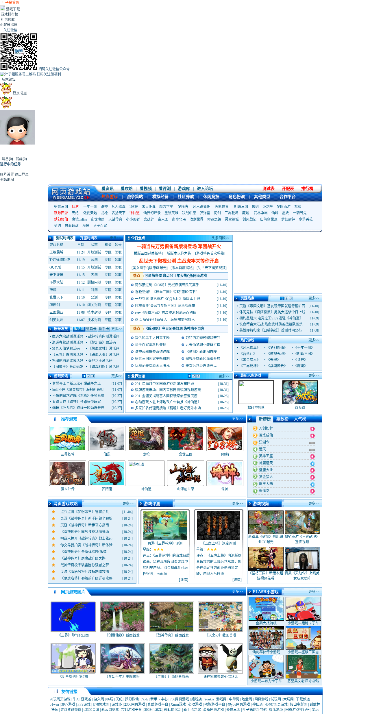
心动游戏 (195, 704)
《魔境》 (301, 366)
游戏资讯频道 (70, 710)
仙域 (274, 213)
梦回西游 (284, 207)
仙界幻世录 (152, 213)
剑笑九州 (56, 320)
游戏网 (221, 699)
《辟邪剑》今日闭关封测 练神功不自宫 (174, 329)
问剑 (217, 213)
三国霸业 (56, 312)
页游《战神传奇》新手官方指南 (84, 525)
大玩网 (288, 699)
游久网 (99, 699)
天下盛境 (56, 275)
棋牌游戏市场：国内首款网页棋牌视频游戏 (168, 390)
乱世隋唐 (98, 219)
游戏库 (184, 188)
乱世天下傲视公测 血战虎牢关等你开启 (179, 260)
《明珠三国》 (304, 354)
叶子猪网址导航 (255, 710)
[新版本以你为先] (179, 253)
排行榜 (307, 188)
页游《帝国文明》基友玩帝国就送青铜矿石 (272, 306)
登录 (16, 93)
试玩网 (276, 699)
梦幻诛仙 (132, 699)
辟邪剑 (54, 305)
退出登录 (22, 175)
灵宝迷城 (232, 219)
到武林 (315, 704)
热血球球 (72, 226)
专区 (108, 252)
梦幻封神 (288, 219)
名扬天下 (118, 213)
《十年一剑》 (304, 348)
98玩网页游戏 (60, 699)
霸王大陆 (266, 484)
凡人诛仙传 (201, 207)
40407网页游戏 (276, 704)
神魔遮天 (266, 463)
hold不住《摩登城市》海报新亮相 (77, 390)
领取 (118, 252)
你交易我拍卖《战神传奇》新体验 (86, 545)
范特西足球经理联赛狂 (203, 338)
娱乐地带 (276, 710)
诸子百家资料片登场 (150, 345)
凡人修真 (118, 207)
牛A (76, 699)
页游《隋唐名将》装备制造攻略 (84, 572)
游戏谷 (86, 699)
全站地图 (7, 180)
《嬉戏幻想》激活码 (103, 367)
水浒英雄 (306, 219)
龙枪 (104, 213)
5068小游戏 (153, 710)
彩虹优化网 (172, 710)
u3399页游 (91, 710)
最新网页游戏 (213, 710)
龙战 (297, 207)
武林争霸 (261, 213)
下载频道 (303, 699)
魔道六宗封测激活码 (67, 336)
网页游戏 (261, 699)
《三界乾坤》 (249, 366)
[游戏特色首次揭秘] (210, 253)
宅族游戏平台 (214, 704)
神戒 (52, 290)
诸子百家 (100, 226)
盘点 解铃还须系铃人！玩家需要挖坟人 (165, 320)
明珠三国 (241, 207)
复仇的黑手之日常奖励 (152, 338)
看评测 (165, 188)
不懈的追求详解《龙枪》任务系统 (78, 396)
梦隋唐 (183, 207)
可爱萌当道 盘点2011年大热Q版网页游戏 (176, 276)
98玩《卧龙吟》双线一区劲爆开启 (78, 408)
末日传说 (149, 207)
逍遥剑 (264, 491)
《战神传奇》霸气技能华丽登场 (84, 532)
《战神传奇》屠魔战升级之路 (83, 558)
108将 (133, 207)
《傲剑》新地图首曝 (201, 352)
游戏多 (117, 704)
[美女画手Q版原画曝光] (150, 268)
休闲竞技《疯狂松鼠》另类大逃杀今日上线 (272, 312)
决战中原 (189, 213)
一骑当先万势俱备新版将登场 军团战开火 (179, 246)
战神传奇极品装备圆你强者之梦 (84, 565)
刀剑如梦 (266, 428)
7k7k (144, 699)
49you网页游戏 (238, 704)
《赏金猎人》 (249, 360)
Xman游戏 (178, 704)
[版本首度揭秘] (182, 268)
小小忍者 (133, 219)
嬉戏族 (196, 699)
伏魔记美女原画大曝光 (152, 366)
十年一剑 (90, 207)
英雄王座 (266, 456)
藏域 (245, 213)
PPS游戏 (83, 704)
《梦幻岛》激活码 (102, 343)
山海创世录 (269, 219)
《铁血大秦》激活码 (103, 355)
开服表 (288, 188)
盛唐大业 (266, 470)
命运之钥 (214, 219)
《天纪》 (273, 360)
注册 (24, 93)
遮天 (262, 449)
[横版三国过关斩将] (148, 253)
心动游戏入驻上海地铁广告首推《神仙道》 (168, 402)
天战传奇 (115, 219)
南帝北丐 (179, 219)
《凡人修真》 (249, 348)
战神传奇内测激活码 (103, 336)
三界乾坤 (231, 213)
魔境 (85, 226)
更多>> (115, 238)
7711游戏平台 (131, 710)
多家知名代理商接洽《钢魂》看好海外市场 (168, 408)
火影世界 (222, 207)
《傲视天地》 (277, 354)
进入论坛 (205, 188)
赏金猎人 (266, 477)
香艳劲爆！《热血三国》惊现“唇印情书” (166, 292)
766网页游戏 (179, 699)
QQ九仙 (55, 267)
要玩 (315, 710)
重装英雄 (171, 213)
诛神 (104, 207)
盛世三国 (61, 207)
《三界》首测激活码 (67, 355)
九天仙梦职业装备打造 (203, 345)
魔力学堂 (166, 207)
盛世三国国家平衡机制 (152, 359)
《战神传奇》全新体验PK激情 (83, 552)
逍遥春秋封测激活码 (67, 343)
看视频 (146, 188)
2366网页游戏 (134, 704)
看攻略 (127, 188)
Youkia (209, 699)
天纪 (75, 213)
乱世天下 (56, 297)
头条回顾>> (221, 238)
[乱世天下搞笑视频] (212, 268)
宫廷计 (149, 219)
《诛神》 (301, 360)
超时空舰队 (256, 408)
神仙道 (257, 704)
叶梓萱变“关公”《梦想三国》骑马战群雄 (165, 306)
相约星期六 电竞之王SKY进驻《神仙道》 (271, 318)
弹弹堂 (205, 213)
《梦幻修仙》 (277, 348)
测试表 (268, 188)
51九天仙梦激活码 (66, 349)
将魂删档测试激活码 (67, 361)
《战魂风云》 (277, 366)
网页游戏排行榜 (297, 710)
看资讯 (107, 188)
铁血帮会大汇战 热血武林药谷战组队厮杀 (271, 324)
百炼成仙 (266, 435)
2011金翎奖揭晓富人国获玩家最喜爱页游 (166, 396)
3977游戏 (68, 704)
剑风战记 (249, 219)
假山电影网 (298, 704)
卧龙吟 (267, 207)
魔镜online (79, 219)
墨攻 (285, 213)
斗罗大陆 (56, 282)
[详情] (183, 580)
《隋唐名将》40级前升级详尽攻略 (86, 578)
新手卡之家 (192, 710)
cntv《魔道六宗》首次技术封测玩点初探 (165, 313)
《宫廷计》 (248, 354)
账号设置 (7, 175)
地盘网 (247, 699)
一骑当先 (300, 213)
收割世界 (197, 219)
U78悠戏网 (101, 704)
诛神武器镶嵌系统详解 (152, 352)
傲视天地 (90, 213)
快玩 (54, 710)
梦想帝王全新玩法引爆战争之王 (76, 384)
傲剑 (255, 207)
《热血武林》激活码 (103, 349)
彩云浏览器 (110, 710)
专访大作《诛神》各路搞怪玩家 (76, 402)
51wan (54, 704)
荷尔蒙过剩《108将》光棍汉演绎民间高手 (167, 285)
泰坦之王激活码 (100, 361)
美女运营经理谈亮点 (201, 366)
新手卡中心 (159, 699)
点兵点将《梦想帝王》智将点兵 (84, 512)
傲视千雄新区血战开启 (203, 359)
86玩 (109, 699)
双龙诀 (300, 408)
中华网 (234, 699)
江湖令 (264, 442)
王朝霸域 (56, 252)
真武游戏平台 (157, 704)
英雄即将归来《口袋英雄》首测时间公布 (270, 330)
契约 (57, 226)
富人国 (163, 219)
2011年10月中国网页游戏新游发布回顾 (164, 384)
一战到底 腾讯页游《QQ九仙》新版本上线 (167, 299)
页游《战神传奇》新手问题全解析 (86, 519)
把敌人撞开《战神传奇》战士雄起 (86, 539)
